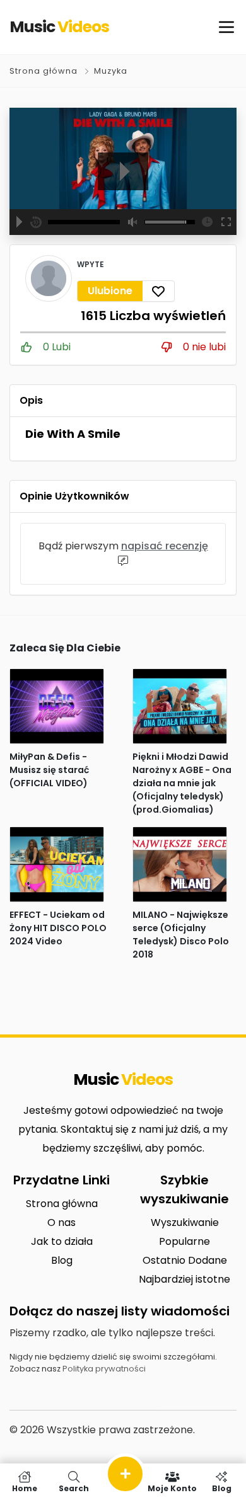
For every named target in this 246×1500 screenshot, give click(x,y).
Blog (62, 1260)
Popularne (184, 1241)
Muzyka (110, 71)
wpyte (90, 264)
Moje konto (172, 1487)
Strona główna (43, 71)
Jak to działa (62, 1241)
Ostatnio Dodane (185, 1260)
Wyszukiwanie (185, 1222)
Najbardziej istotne (184, 1279)
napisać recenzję (164, 546)
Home (24, 1487)
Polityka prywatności (104, 1368)
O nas (61, 1222)
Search (74, 1487)
